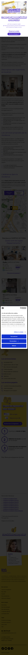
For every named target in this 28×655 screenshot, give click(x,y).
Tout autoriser (14, 336)
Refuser (14, 345)
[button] (26, 2)
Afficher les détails (18, 332)
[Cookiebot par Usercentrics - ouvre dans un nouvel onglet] (20, 308)
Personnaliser (13, 341)
